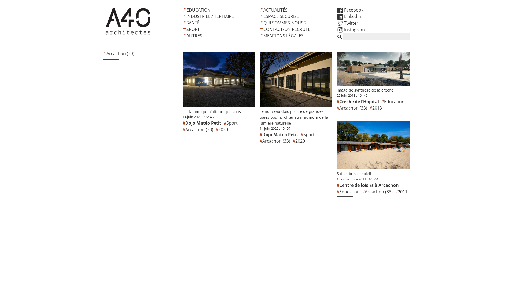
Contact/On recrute (286, 29)
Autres (194, 36)
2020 (223, 129)
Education (198, 10)
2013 (377, 108)
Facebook (353, 10)
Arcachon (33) (199, 129)
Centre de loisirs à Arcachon (369, 185)
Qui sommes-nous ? (284, 23)
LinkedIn (352, 16)
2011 (402, 192)
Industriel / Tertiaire (210, 16)
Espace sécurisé (281, 16)
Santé (193, 23)
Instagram (354, 29)
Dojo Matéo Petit (203, 123)
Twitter (350, 23)
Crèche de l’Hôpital (359, 101)
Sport (193, 29)
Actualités (275, 10)
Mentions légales (283, 36)
